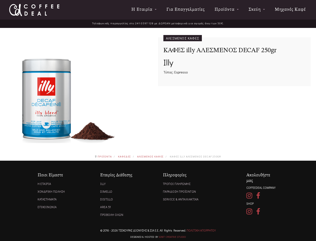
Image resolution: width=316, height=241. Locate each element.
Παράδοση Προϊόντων (179, 191)
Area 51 (105, 207)
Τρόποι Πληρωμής (177, 184)
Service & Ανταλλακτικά (181, 199)
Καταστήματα (47, 199)
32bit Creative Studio (172, 236)
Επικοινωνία (47, 207)
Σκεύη (255, 9)
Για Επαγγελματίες (185, 9)
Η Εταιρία (142, 9)
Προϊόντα (225, 9)
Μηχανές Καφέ (290, 9)
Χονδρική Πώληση (51, 191)
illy (103, 184)
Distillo (106, 199)
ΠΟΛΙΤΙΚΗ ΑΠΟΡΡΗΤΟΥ (201, 230)
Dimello (106, 191)
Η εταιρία (44, 184)
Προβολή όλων (111, 215)
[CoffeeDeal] (34, 10)
